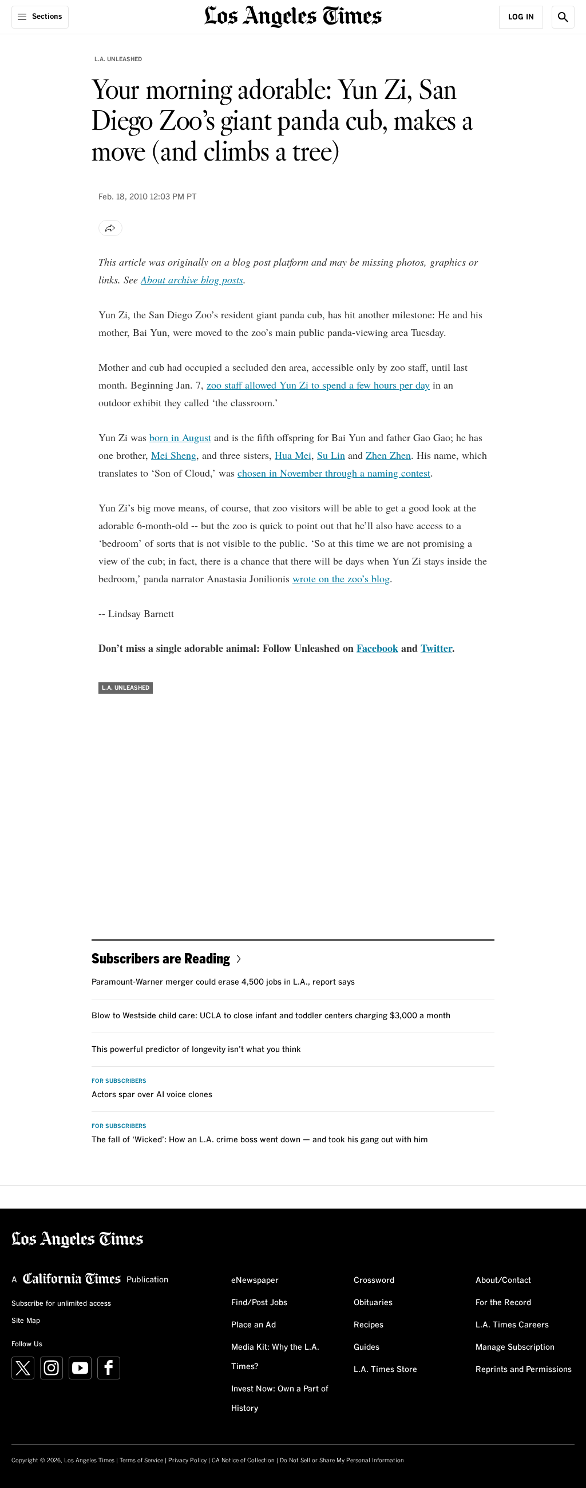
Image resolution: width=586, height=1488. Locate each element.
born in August (180, 437)
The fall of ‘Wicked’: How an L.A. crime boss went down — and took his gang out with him (260, 1140)
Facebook (377, 648)
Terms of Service (141, 1460)
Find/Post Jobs (259, 1303)
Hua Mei (293, 455)
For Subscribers (119, 1081)
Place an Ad (253, 1325)
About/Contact (503, 1281)
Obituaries (373, 1303)
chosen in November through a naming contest (333, 472)
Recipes (368, 1325)
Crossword (374, 1281)
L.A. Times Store (385, 1370)
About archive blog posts (192, 279)
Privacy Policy (187, 1460)
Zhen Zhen (388, 455)
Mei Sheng (173, 455)
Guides (366, 1347)
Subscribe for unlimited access (61, 1304)
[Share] (110, 228)
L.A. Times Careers (512, 1325)
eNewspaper (255, 1281)
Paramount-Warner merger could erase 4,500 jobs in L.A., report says (223, 982)
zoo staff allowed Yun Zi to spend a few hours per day (318, 384)
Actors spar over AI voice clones (152, 1095)
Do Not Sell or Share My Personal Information (342, 1460)
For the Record (503, 1303)
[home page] (293, 16)
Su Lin (331, 455)
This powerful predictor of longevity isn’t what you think (196, 1050)
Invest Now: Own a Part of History (279, 1399)
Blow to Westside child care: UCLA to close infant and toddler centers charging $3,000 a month (271, 1016)
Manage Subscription (515, 1347)
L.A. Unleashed (118, 59)
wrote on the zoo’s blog (341, 578)
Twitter (436, 648)
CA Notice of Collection (243, 1460)
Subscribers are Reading (161, 958)
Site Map (25, 1321)
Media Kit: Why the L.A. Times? (275, 1357)
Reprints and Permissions (524, 1370)
